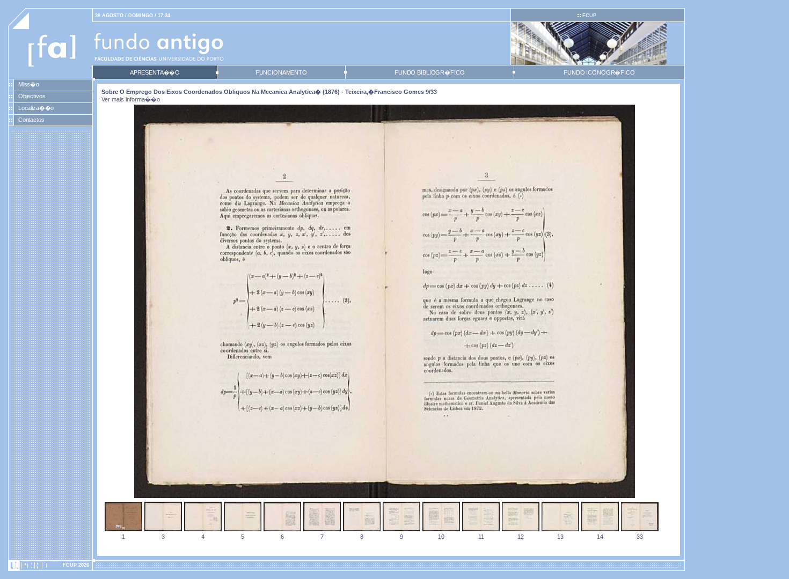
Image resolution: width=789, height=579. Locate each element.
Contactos (31, 119)
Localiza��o (36, 108)
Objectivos (32, 96)
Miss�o (28, 84)
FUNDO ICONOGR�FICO (599, 72)
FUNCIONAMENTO (281, 72)
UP (589, 15)
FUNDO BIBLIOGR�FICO (429, 72)
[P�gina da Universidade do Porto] (50, 565)
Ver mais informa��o (130, 99)
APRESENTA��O (155, 72)
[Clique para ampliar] (384, 496)
